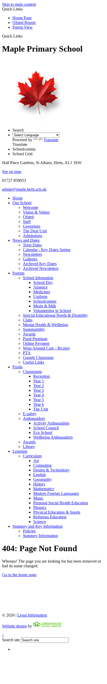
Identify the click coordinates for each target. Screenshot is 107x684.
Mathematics (43, 489)
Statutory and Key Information (37, 526)
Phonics (39, 507)
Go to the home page (19, 575)
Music (38, 498)
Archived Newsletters (40, 268)
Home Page (22, 18)
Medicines (41, 292)
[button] (24, 36)
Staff (27, 221)
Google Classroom (38, 357)
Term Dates (32, 245)
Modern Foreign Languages (56, 493)
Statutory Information (40, 535)
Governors (31, 226)
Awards (29, 334)
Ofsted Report (24, 22)
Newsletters (32, 254)
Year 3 (38, 390)
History (39, 484)
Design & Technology (51, 470)
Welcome (30, 207)
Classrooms (32, 371)
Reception (41, 376)
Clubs (27, 320)
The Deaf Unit (35, 231)
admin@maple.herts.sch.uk (24, 189)
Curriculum (32, 456)
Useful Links (33, 362)
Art (36, 460)
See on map (11, 171)
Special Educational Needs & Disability (55, 315)
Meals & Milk (44, 306)
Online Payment (36, 343)
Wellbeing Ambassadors (53, 437)
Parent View (22, 27)
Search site (11, 640)
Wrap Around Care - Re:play (46, 348)
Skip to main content (19, 4)
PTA (27, 353)
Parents (18, 273)
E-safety (29, 414)
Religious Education (49, 517)
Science (39, 521)
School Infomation (38, 278)
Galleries (30, 259)
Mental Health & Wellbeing (45, 324)
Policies (29, 531)
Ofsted (28, 217)
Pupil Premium (35, 339)
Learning (19, 451)
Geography (42, 479)
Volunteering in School (52, 310)
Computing (42, 465)
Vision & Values (36, 212)
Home (17, 198)
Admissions (32, 235)
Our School (21, 203)
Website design (14, 626)
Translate (51, 140)
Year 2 (38, 385)
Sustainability (34, 329)
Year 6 (38, 404)
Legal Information (32, 615)
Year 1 (38, 381)
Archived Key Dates (40, 264)
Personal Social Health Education (60, 503)
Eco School (42, 432)
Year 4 (38, 395)
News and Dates (25, 240)
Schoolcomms (44, 301)
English (39, 474)
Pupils (17, 367)
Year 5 (38, 399)
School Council (46, 428)
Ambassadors (34, 418)
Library (29, 446)
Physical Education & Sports (56, 512)
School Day (43, 282)
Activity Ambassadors (51, 423)
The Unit (40, 409)
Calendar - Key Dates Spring (46, 249)
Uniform (40, 296)
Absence (40, 287)
